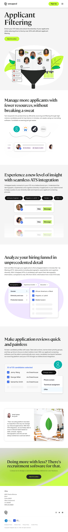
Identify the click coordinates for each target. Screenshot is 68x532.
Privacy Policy (26, 525)
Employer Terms (8, 525)
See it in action (11, 39)
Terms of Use (17, 525)
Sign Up (54, 4)
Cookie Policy (34, 525)
